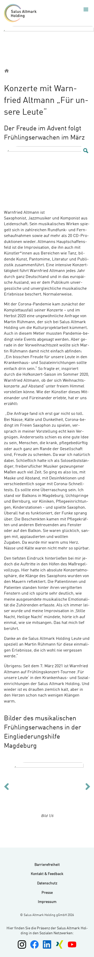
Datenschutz (47, 883)
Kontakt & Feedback (47, 874)
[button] (86, 9)
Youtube (72, 944)
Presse (47, 893)
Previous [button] (6, 786)
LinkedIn (47, 944)
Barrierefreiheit (47, 865)
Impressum (47, 902)
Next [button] (87, 786)
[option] (47, 787)
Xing (59, 944)
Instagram (22, 944)
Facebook (34, 944)
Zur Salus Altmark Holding (21, 13)
